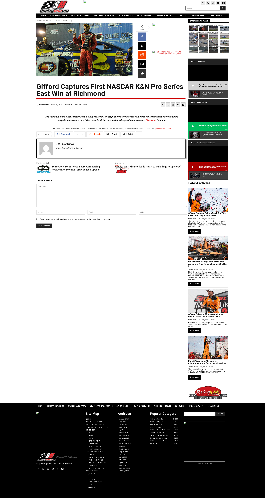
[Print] (142, 73)
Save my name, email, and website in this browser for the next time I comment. (75, 219)
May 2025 (123, 460)
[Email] (142, 64)
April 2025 (123, 463)
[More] (139, 134)
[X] (142, 46)
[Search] (223, 8)
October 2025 (124, 446)
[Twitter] (208, 3)
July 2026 (123, 422)
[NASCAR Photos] (223, 3)
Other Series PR (44, 20)
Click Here (150, 120)
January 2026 (124, 438)
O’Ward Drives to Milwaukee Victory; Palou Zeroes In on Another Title (206, 315)
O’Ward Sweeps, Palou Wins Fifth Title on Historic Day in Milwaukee (207, 214)
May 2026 (123, 427)
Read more (194, 231)
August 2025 (124, 452)
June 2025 (123, 457)
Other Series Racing (63, 20)
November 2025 (125, 443)
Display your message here (204, 463)
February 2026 (124, 435)
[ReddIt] (142, 55)
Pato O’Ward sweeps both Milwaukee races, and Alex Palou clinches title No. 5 (207, 263)
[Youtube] (218, 3)
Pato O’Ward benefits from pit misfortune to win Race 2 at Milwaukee (207, 362)
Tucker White (193, 269)
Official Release (194, 218)
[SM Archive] (46, 148)
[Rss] (57, 469)
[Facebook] (203, 3)
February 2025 (124, 468)
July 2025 (123, 454)
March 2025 (123, 465)
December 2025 (125, 441)
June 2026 (123, 424)
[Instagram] (213, 3)
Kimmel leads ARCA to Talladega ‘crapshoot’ (155, 166)
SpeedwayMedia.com (162, 128)
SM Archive (44, 104)
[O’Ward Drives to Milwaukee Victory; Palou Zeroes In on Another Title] (208, 301)
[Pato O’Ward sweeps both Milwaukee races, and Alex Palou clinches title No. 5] (208, 248)
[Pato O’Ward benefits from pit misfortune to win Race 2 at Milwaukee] (208, 347)
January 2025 (124, 471)
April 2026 (123, 430)
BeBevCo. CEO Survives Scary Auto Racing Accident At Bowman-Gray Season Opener (76, 168)
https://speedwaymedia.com (69, 148)
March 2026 (123, 433)
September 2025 (125, 449)
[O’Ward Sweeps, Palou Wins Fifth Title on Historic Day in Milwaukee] (208, 200)
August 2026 (124, 419)
